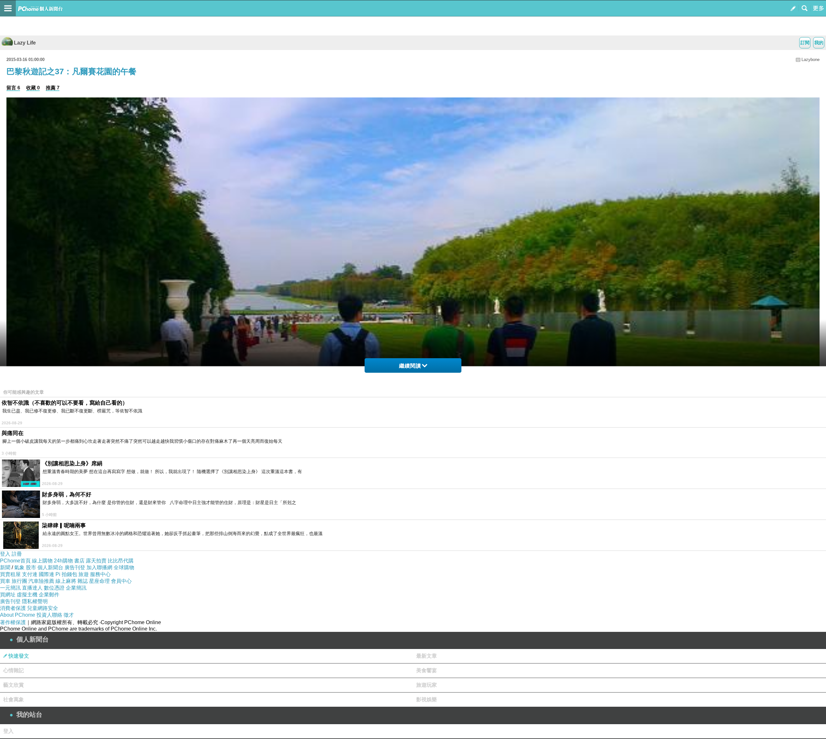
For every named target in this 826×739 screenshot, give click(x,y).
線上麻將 (65, 581)
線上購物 (42, 560)
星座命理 (99, 581)
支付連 (29, 574)
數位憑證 (54, 588)
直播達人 (32, 588)
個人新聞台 (50, 567)
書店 (79, 560)
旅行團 (19, 581)
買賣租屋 (10, 574)
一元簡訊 (10, 588)
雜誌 (82, 581)
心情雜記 (13, 670)
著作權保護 (13, 622)
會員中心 (121, 581)
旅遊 (83, 574)
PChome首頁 (15, 560)
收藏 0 (33, 87)
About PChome (17, 615)
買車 (5, 581)
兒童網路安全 (42, 608)
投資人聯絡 (49, 615)
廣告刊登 (75, 567)
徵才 (69, 615)
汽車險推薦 (41, 581)
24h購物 (63, 560)
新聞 (5, 567)
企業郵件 (49, 594)
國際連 (46, 574)
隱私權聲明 (35, 601)
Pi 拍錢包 (66, 574)
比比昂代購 (121, 560)
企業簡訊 (76, 588)
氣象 (19, 567)
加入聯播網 (99, 567)
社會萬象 (13, 699)
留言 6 (13, 87)
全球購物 (124, 567)
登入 (5, 554)
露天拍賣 (96, 560)
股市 (31, 567)
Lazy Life (25, 43)
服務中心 (100, 574)
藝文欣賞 (13, 685)
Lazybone (810, 59)
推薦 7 (52, 87)
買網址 (7, 594)
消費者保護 (13, 608)
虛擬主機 (27, 594)
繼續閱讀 (410, 366)
